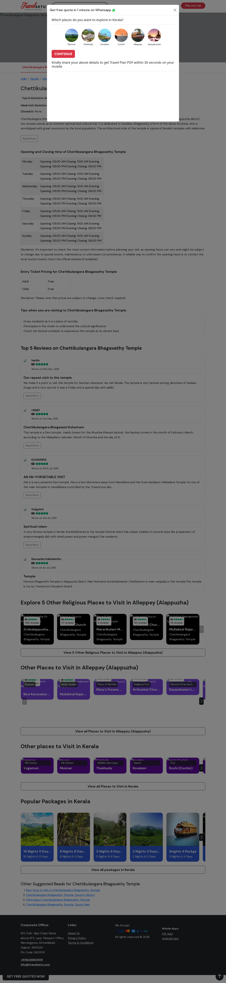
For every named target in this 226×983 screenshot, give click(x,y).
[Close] (175, 10)
